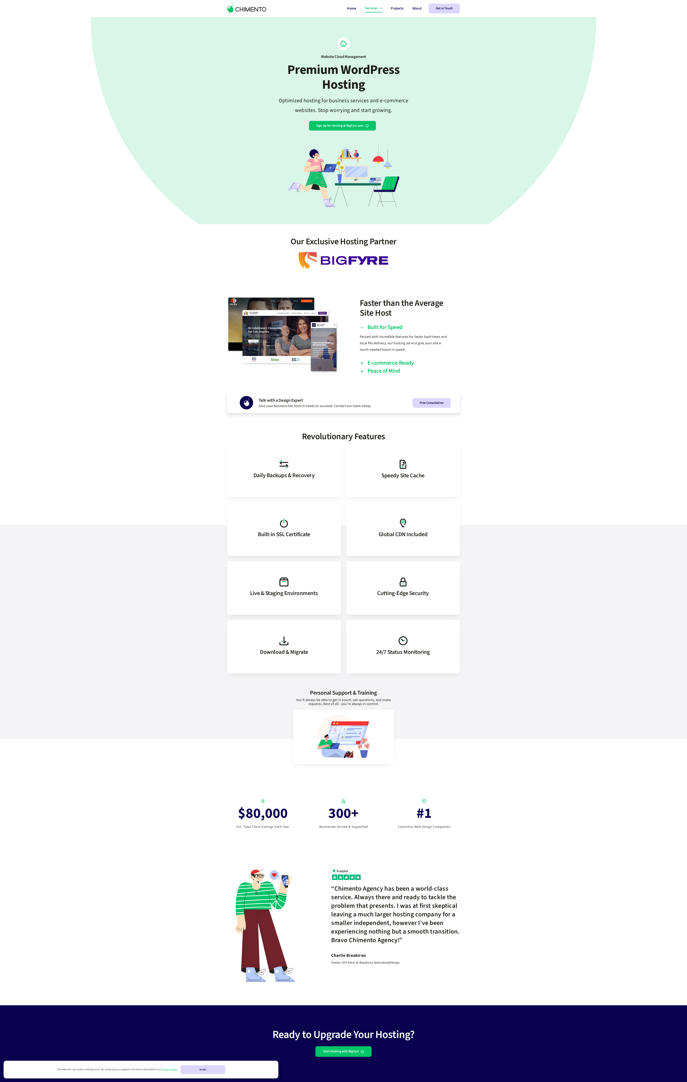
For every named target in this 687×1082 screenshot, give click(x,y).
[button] (404, 328)
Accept (202, 1069)
